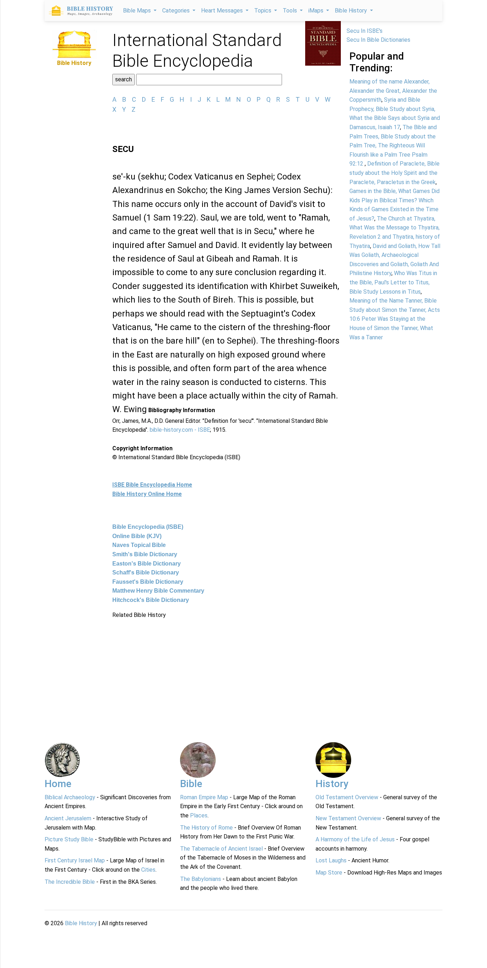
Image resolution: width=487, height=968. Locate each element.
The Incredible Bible (70, 881)
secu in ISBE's (365, 30)
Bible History (81, 923)
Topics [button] (263, 10)
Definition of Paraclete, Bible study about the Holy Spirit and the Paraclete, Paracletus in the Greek (394, 172)
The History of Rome (206, 827)
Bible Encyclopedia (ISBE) (147, 527)
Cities (148, 869)
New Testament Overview (348, 818)
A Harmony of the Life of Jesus (355, 839)
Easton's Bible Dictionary (146, 564)
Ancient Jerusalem (68, 818)
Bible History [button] (351, 10)
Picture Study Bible (69, 839)
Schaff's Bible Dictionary (145, 572)
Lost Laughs (331, 860)
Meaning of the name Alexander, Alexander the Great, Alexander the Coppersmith (393, 90)
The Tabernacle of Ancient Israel (221, 848)
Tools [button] (290, 10)
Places (198, 815)
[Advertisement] (226, 669)
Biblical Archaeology (70, 797)
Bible (191, 784)
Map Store (329, 872)
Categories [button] (176, 10)
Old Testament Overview (347, 797)
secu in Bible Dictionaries (378, 39)
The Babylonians (200, 879)
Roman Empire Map (204, 797)
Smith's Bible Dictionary (144, 554)
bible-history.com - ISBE (180, 429)
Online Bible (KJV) (137, 536)
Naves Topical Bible (139, 545)
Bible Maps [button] (137, 10)
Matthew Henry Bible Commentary (158, 591)
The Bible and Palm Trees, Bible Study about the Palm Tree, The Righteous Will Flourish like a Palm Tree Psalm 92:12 (393, 145)
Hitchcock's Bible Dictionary (150, 600)
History (332, 784)
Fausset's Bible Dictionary (147, 582)
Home (58, 784)
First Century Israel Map (75, 860)
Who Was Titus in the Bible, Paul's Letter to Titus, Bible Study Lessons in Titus (393, 282)
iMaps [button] (316, 10)
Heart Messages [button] (222, 10)
